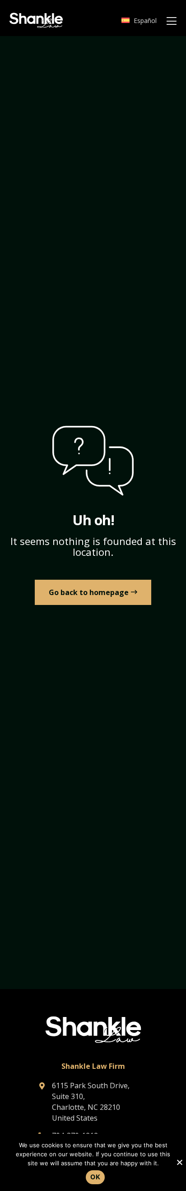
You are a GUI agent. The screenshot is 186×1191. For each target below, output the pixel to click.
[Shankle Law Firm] (36, 20)
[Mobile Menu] (171, 21)
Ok (95, 1177)
